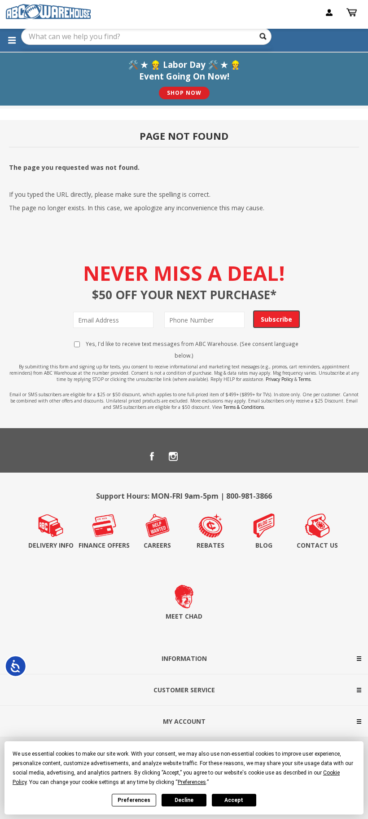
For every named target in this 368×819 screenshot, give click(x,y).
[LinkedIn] (195, 456)
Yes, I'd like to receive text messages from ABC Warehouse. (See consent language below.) (191, 349)
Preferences (134, 800)
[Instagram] (173, 456)
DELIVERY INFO (51, 545)
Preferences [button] (192, 782)
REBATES (210, 545)
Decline (184, 800)
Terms (304, 379)
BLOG (263, 545)
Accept (233, 800)
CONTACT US (317, 545)
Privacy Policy (279, 379)
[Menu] (11, 40)
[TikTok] (216, 456)
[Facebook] (152, 456)
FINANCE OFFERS (104, 545)
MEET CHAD (184, 616)
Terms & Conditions (243, 407)
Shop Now (184, 93)
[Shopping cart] (352, 12)
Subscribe (276, 319)
